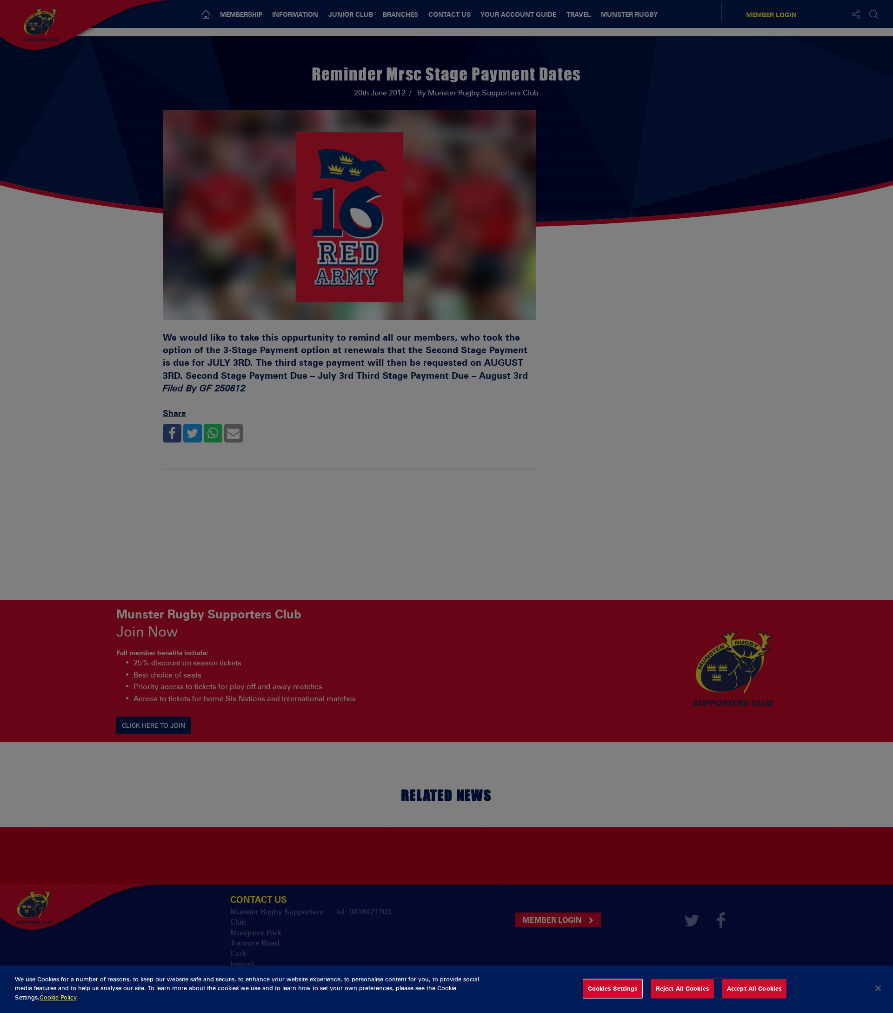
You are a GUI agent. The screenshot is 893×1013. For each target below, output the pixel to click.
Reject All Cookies (682, 988)
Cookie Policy (58, 997)
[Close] (878, 988)
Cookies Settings (613, 988)
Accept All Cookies (754, 988)
